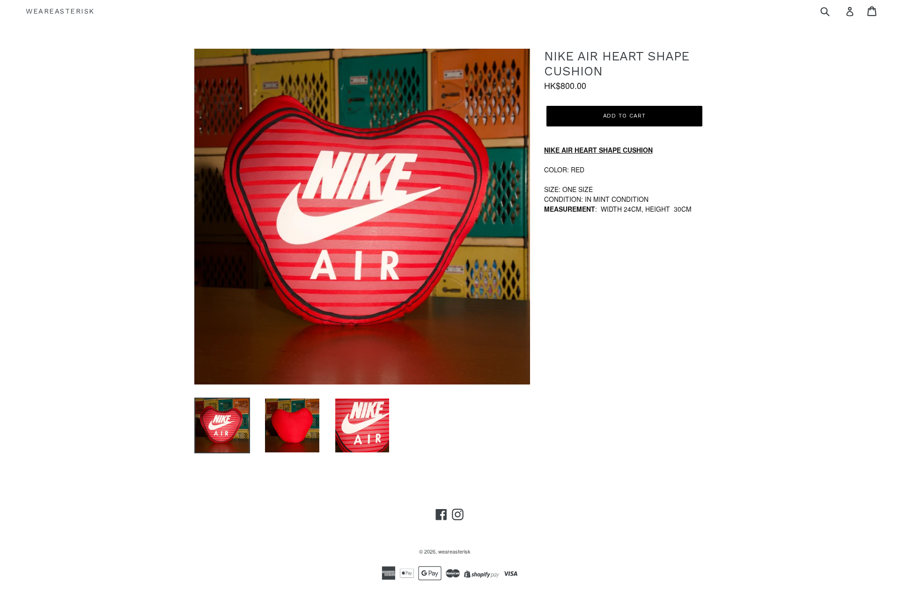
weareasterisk (60, 11)
